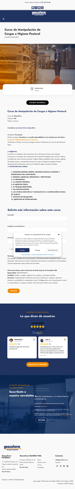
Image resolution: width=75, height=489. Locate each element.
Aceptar (22, 250)
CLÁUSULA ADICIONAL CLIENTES (39, 254)
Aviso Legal (51, 254)
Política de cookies (25, 254)
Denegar (37, 250)
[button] (59, 234)
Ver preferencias (53, 250)
